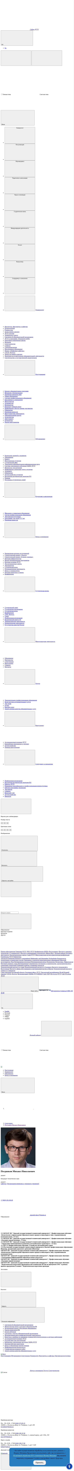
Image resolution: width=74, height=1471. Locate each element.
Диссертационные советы (13, 564)
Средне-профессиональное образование (18, 515)
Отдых (7, 705)
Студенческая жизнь (20, 211)
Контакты (8, 667)
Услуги (20, 245)
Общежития (9, 410)
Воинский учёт (10, 793)
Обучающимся (20, 161)
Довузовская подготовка (13, 516)
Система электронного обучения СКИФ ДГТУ (20, 466)
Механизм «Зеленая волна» (14, 393)
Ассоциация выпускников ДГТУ (15, 742)
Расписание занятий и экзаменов (15, 455)
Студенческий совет (11, 607)
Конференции (9, 574)
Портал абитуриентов (12, 422)
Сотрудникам (9, 662)
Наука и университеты (12, 571)
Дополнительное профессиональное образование (21, 700)
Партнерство (9, 660)
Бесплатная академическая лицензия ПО (18, 476)
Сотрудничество (10, 344)
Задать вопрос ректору (12, 332)
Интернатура (9, 405)
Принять (40, 1462)
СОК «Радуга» (9, 614)
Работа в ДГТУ (10, 784)
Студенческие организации (14, 609)
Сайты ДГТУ (34, 29)
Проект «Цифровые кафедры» (14, 351)
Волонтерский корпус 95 (13, 620)
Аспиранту (8, 471)
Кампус (7, 459)
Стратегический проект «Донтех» (16, 555)
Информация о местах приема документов (19, 408)
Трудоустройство (10, 746)
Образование (9, 457)
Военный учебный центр (13, 407)
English (7, 1011)
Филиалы (8, 342)
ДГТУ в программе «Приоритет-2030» (17, 339)
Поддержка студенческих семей (15, 480)
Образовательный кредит (13, 415)
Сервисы (8, 345)
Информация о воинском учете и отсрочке (19, 469)
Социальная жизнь (11, 347)
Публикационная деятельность (15, 569)
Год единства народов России (14, 625)
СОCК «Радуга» (10, 352)
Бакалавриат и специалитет (14, 400)
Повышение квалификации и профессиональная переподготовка (26, 786)
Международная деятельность (20, 228)
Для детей (8, 704)
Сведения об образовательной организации (19, 337)
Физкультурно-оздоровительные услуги (18, 702)
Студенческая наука (11, 567)
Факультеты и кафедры (46, 1356)
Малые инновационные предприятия (17, 560)
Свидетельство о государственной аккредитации (21, 358)
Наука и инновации (19, 195)
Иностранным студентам (13, 461)
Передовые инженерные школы (15, 340)
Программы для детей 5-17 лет (15, 518)
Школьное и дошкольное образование (17, 513)
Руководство (9, 330)
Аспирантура (9, 403)
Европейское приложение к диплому (17, 744)
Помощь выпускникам (12, 747)
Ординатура (9, 420)
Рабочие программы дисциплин (15, 788)
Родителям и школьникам (19, 178)
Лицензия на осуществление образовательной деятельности (24, 356)
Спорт (7, 616)
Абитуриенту (9, 419)
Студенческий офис (11, 462)
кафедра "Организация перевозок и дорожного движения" (20, 1183)
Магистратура (9, 401)
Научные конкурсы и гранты (14, 572)
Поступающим (20, 144)
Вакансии (8, 796)
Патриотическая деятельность (14, 623)
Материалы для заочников (13, 468)
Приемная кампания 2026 (13, 394)
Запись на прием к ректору (13, 354)
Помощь (7, 478)
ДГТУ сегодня (9, 333)
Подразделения (10, 328)
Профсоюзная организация (13, 618)
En (5, 48)
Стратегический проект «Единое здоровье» (19, 557)
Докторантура (9, 565)
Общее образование (11, 396)
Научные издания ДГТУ (13, 562)
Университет (20, 128)
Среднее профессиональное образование (18, 398)
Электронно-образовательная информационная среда (22, 464)
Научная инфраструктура (13, 558)
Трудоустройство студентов (14, 474)
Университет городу (11, 335)
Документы (8, 789)
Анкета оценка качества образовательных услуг (20, 709)
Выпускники (9, 663)
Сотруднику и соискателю (19, 278)
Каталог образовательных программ (16, 391)
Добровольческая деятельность (15, 621)
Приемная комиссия (11, 412)
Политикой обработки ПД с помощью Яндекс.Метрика (34, 1456)
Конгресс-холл (9, 707)
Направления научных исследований (17, 553)
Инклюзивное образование (13, 349)
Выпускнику (19, 261)
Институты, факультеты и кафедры (16, 326)
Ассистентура (9, 417)
